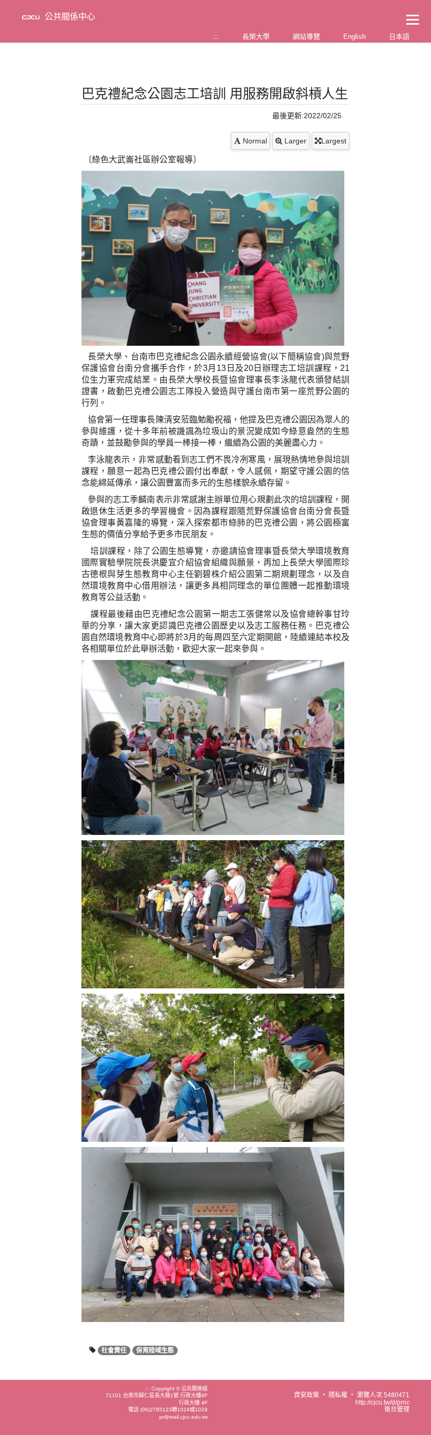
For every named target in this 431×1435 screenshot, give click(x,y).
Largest (333, 141)
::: (216, 36)
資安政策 (306, 1395)
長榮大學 (256, 36)
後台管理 (396, 1409)
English (354, 36)
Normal (254, 141)
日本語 (399, 36)
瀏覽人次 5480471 (383, 1395)
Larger (294, 141)
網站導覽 (306, 36)
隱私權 (338, 1395)
